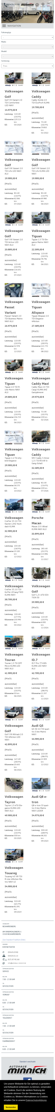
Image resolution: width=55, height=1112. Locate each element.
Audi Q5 (37, 725)
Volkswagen (14, 518)
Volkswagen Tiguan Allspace (41, 307)
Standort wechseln (27, 1061)
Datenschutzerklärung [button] (36, 1100)
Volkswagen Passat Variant (14, 307)
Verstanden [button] (11, 1107)
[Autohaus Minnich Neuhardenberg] (27, 6)
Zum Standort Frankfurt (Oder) (14, 940)
